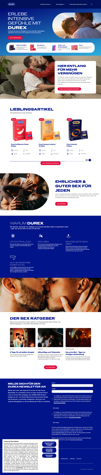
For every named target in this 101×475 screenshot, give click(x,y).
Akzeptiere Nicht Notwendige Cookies (49, 444)
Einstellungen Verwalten (49, 455)
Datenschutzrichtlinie (59, 403)
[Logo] (11, 4)
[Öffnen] (91, 4)
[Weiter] (90, 160)
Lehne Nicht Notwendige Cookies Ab (49, 450)
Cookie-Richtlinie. (19, 467)
